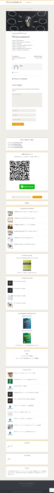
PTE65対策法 (16, 145)
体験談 (19, 144)
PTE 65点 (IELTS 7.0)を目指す (20, 295)
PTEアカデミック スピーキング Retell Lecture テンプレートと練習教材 (27, 425)
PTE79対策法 (16, 147)
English (13, 8)
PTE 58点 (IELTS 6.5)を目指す (19, 288)
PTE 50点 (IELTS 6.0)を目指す (20, 281)
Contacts (28, 2)
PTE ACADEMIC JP (13, 2)
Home (8, 8)
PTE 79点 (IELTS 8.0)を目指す (20, 303)
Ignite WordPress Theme (20, 491)
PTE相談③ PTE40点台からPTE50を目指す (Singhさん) (24, 244)
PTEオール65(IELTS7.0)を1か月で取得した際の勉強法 (24, 399)
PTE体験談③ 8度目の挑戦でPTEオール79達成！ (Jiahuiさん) (25, 231)
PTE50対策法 (16, 142)
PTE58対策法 (15, 144)
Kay (26, 33)
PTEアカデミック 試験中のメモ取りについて (22, 412)
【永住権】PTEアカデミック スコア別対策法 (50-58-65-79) (25, 379)
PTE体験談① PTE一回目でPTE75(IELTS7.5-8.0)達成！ (24, 218)
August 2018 (10, 446)
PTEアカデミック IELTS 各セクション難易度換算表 (24, 405)
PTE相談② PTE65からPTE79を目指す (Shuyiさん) (23, 237)
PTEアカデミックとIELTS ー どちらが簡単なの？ (23, 418)
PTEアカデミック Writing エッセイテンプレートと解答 (24, 373)
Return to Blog (38, 58)
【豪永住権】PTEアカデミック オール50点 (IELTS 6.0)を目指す (26, 392)
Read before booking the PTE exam (18, 58)
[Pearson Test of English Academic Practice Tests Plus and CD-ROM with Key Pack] (27, 265)
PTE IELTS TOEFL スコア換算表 (20, 386)
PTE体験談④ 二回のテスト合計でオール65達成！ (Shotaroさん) (26, 211)
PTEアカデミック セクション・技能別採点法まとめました (25, 431)
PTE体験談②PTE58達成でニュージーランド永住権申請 (24, 224)
